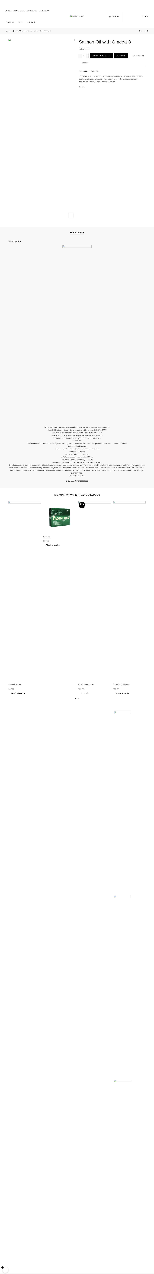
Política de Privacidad (25, 11)
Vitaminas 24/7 (72, 1270)
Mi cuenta (10, 22)
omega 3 (117, 79)
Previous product (141, 31)
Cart (21, 22)
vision (112, 82)
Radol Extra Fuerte (86, 685)
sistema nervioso (102, 82)
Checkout (32, 22)
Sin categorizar (25, 31)
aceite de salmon (94, 76)
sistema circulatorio (86, 82)
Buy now (121, 56)
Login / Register (113, 16)
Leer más (85, 693)
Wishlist (135, 15)
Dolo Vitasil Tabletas (121, 685)
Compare (84, 62)
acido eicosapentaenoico (133, 76)
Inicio (17, 31)
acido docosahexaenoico (112, 76)
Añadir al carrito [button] (18, 693)
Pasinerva (47, 537)
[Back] (7, 31)
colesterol (98, 79)
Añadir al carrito (101, 56)
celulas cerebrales (86, 79)
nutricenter (108, 79)
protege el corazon (130, 79)
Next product (147, 31)
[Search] (128, 16)
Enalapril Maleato (15, 685)
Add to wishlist (138, 56)
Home (8, 11)
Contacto (45, 11)
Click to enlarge (71, 215)
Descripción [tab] (77, 232)
